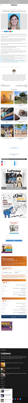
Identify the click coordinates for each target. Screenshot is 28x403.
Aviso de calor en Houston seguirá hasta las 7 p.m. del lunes (14, 362)
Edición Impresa (3, 385)
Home (1, 9)
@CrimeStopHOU (4, 59)
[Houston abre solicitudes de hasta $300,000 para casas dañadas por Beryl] (20, 97)
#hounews (14, 60)
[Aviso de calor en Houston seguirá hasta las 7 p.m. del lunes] (7, 97)
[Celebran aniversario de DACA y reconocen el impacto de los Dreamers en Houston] (2, 391)
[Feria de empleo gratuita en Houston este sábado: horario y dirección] (7, 114)
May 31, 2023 (15, 61)
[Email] (20, 399)
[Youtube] (17, 399)
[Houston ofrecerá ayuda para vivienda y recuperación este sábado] (20, 130)
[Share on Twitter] (8, 31)
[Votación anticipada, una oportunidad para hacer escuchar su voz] (2, 395)
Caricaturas (2, 387)
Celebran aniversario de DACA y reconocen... (8, 390)
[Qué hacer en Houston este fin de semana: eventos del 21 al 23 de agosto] (7, 130)
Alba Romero (14, 73)
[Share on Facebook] (7, 31)
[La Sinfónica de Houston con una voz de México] (3, 370)
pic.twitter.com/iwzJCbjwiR (20, 60)
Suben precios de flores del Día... (8, 399)
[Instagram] (12, 399)
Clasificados (2, 383)
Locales (7, 9)
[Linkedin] (15, 399)
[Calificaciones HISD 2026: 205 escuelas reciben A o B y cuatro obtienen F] (3, 375)
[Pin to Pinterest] (10, 31)
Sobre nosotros (3, 381)
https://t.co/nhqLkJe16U (9, 60)
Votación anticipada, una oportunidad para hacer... (8, 395)
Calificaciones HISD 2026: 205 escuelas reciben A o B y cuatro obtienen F (16, 373)
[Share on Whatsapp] (12, 31)
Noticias (4, 9)
